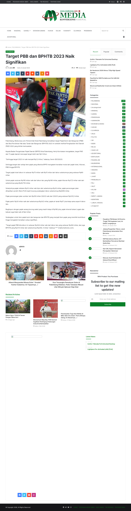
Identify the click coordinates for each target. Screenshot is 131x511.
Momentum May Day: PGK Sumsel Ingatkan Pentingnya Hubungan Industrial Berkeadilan (45, 322)
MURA (93, 173)
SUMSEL (26, 31)
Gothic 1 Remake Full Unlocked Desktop (104, 59)
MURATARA (95, 199)
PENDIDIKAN (88, 31)
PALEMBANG (16, 47)
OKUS (93, 134)
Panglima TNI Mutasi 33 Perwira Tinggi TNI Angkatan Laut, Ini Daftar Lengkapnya (114, 221)
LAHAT (93, 176)
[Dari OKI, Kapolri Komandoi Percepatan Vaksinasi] (95, 251)
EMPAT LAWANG (96, 196)
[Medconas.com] (65, 15)
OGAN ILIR (94, 150)
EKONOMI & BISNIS (39, 31)
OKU (92, 193)
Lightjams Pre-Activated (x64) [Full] (102, 65)
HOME (9, 2)
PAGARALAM (95, 160)
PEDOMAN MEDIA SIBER (20, 2)
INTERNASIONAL (96, 166)
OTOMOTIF (95, 206)
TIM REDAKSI (44, 2)
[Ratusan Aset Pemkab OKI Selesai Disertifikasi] (95, 261)
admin (11, 68)
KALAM (58, 31)
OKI (92, 140)
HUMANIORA (95, 120)
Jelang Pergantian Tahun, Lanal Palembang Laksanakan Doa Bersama (114, 231)
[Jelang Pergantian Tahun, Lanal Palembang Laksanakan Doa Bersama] (95, 232)
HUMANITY (67, 31)
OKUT (93, 186)
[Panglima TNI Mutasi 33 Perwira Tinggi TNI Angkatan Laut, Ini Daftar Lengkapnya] (95, 222)
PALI (92, 183)
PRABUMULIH (96, 180)
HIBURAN (94, 170)
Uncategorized (96, 107)
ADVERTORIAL (11, 37)
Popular (106, 52)
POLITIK (94, 137)
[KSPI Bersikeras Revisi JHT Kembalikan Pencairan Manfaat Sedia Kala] (95, 242)
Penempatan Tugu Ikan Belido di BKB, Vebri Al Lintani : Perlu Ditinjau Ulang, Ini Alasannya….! (73, 315)
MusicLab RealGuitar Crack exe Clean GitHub (105, 86)
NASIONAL (17, 31)
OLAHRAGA (77, 31)
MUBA (93, 143)
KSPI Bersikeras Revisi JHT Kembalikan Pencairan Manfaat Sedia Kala (113, 241)
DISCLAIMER (34, 2)
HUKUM (50, 31)
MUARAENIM (95, 163)
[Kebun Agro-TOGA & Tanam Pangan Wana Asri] (18, 306)
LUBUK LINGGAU (97, 203)
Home (9, 47)
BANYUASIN (95, 157)
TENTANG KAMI (55, 2)
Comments (119, 52)
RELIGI (93, 147)
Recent (95, 52)
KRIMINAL (94, 111)
